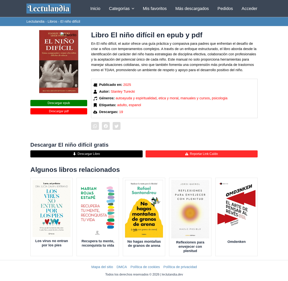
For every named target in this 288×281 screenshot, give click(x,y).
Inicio (95, 8)
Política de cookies (145, 267)
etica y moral (168, 98)
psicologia (219, 98)
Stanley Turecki (123, 91)
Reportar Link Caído (204, 153)
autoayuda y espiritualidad (136, 98)
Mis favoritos (155, 8)
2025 (127, 85)
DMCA (122, 267)
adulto (122, 105)
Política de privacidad (180, 267)
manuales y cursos (195, 98)
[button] (132, 8)
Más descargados (192, 8)
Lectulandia (35, 21)
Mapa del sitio (102, 267)
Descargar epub (59, 103)
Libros (52, 21)
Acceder (249, 8)
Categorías (119, 8)
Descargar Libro (89, 153)
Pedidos (225, 8)
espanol (135, 105)
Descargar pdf (59, 111)
